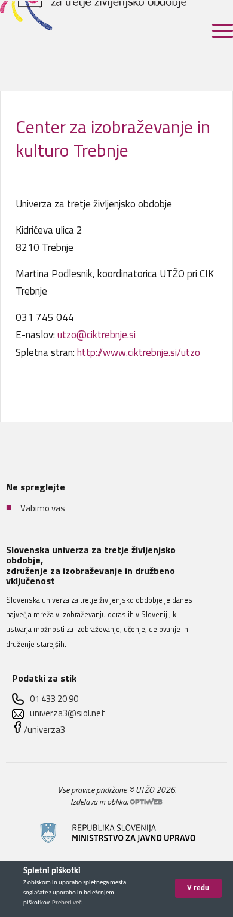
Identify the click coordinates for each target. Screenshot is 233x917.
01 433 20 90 (54, 699)
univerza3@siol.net (67, 713)
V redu (198, 888)
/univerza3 (44, 730)
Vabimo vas (42, 508)
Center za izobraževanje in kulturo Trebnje (113, 138)
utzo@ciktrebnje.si (96, 334)
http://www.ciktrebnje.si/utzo (138, 352)
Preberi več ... (70, 903)
